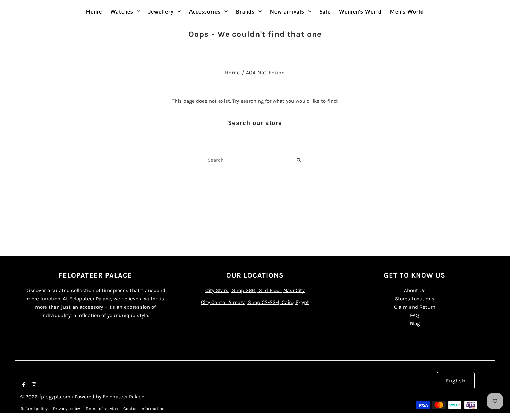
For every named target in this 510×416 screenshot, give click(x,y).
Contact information (144, 408)
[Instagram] (33, 385)
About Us (415, 290)
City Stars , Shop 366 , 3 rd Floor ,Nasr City (255, 290)
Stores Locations (414, 299)
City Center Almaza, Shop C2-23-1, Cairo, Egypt (255, 302)
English (456, 380)
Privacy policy (66, 408)
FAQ (414, 315)
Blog (415, 324)
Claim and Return (414, 307)
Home (232, 72)
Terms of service (102, 408)
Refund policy (34, 408)
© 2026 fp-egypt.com (46, 396)
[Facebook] (22, 385)
